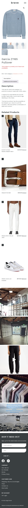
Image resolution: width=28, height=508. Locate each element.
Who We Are (5, 467)
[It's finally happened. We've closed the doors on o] (14, 302)
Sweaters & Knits (18, 73)
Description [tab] (7, 78)
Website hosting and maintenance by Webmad (12, 505)
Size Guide (5, 488)
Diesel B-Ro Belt (6, 192)
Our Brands (5, 470)
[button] (23, 8)
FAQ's (3, 483)
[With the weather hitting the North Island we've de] (14, 417)
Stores (3, 472)
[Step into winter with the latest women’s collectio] (14, 360)
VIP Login (4, 495)
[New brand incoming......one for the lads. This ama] (14, 388)
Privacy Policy (5, 474)
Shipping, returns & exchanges (10, 481)
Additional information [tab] (10, 81)
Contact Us (5, 486)
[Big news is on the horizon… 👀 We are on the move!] (14, 331)
